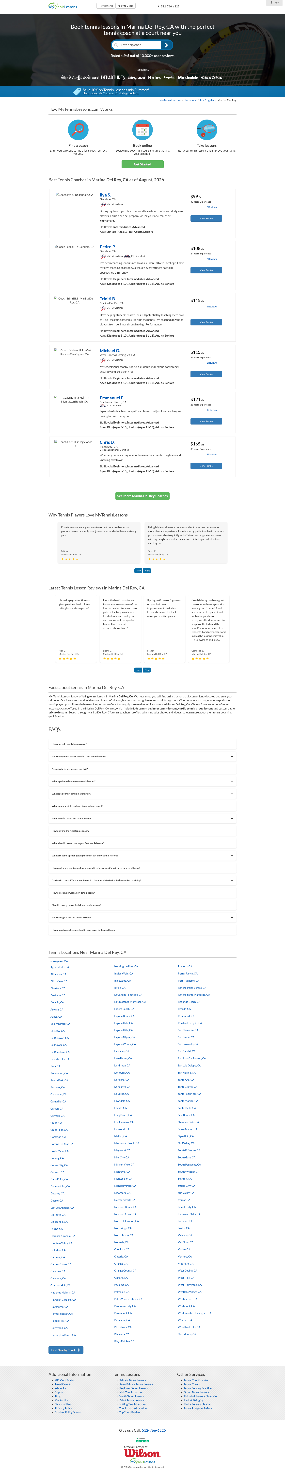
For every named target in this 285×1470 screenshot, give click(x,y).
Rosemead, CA (186, 1015)
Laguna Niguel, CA (124, 1037)
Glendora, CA (58, 1278)
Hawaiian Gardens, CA (63, 1299)
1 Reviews (211, 362)
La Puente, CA (122, 1086)
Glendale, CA (57, 1271)
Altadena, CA (57, 988)
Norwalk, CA (121, 1242)
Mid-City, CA (121, 1157)
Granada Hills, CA (60, 1285)
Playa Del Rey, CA (124, 1341)
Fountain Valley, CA (61, 1242)
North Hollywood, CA (126, 1221)
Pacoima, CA (121, 1284)
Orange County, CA (125, 1270)
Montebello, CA (123, 1178)
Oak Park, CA (121, 1249)
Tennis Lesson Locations (133, 1408)
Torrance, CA (185, 1221)
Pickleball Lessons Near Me (200, 1396)
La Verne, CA (121, 1093)
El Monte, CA (57, 1214)
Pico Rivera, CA (123, 1327)
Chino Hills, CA (59, 1129)
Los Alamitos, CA (124, 1122)
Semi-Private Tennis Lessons (136, 1384)
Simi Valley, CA (186, 1143)
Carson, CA (56, 1108)
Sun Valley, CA (186, 1192)
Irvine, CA (120, 987)
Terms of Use (63, 1404)
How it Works (106, 5)
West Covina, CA (187, 1270)
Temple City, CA (187, 1206)
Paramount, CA (123, 1312)
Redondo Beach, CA (189, 1001)
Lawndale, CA (122, 1100)
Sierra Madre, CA (187, 1129)
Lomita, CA (120, 1107)
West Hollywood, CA (190, 1284)
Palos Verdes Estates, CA (128, 1298)
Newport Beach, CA (125, 1206)
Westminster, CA (187, 1298)
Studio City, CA (186, 1185)
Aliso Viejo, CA (58, 981)
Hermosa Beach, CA (61, 1313)
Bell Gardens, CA (60, 1051)
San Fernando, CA (188, 1044)
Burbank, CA (57, 1087)
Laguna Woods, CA (125, 1044)
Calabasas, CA (58, 1094)
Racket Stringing (194, 1400)
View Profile (206, 218)
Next (147, 570)
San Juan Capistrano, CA (192, 1058)
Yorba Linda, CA (187, 1334)
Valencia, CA (185, 1235)
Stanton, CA (185, 1178)
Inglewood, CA (122, 980)
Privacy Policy (63, 1408)
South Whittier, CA (188, 1171)
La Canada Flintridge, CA (128, 994)
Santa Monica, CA (188, 1100)
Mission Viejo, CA (124, 1164)
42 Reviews (212, 410)
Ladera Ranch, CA (124, 1008)
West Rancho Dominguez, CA (194, 1312)
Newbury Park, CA (124, 1199)
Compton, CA (58, 1136)
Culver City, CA (59, 1165)
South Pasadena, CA (189, 1164)
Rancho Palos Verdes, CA (192, 987)
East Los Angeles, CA (62, 1207)
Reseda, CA (184, 1008)
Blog (58, 1396)
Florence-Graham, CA (62, 1235)
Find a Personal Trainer (198, 1404)
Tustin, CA (184, 1228)
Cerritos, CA (57, 1115)
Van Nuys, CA (185, 1242)
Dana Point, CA (59, 1179)
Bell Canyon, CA (59, 1037)
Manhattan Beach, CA (126, 1143)
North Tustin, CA (123, 1235)
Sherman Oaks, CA (188, 1122)
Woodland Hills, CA (189, 1327)
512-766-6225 (154, 1430)
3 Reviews (211, 454)
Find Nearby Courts (64, 1350)
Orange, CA (120, 1263)
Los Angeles (207, 100)
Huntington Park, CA (126, 966)
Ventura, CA (185, 1256)
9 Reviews (211, 259)
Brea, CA (55, 1066)
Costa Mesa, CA (59, 1151)
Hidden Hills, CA (59, 1320)
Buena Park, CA (59, 1080)
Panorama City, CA (125, 1306)
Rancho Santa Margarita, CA (194, 994)
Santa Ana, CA (186, 1079)
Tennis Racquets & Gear (198, 1408)
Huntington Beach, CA (63, 1334)
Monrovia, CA (122, 1171)
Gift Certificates (65, 1380)
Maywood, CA (122, 1150)
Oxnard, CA (121, 1277)
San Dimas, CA (186, 1037)
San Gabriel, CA (187, 1051)
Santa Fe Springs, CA (189, 1093)
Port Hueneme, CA (188, 980)
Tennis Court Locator (196, 1380)
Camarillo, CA (58, 1101)
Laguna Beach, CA (124, 1015)
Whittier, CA (185, 1320)
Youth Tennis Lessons (131, 1396)
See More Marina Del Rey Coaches (142, 496)
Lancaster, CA (122, 1072)
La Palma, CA (121, 1079)
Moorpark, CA (122, 1192)
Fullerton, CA (58, 1250)
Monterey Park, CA (125, 1185)
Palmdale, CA (121, 1291)
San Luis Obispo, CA (189, 1065)
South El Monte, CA (189, 1150)
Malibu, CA (120, 1136)
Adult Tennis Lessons (131, 1400)
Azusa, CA (56, 1016)
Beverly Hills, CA (59, 1059)
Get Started (142, 164)
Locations (190, 100)
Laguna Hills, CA (123, 1023)
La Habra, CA (121, 1051)
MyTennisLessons (170, 100)
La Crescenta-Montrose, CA (130, 1001)
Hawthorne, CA (59, 1306)
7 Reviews (211, 207)
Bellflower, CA (58, 1044)
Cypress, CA (57, 1172)
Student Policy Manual (68, 1412)
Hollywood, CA (59, 1327)
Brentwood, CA (59, 1073)
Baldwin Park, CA (60, 1023)
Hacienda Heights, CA (62, 1292)
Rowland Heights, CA (190, 1023)
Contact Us (61, 1400)
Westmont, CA (186, 1306)
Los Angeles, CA (58, 961)
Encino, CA (56, 1228)
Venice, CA (184, 1249)
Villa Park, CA (185, 1263)
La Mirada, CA (122, 1065)
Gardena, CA (57, 1257)
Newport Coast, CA (125, 1214)
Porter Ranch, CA (188, 973)
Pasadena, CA (122, 1320)
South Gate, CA (186, 1157)
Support (60, 1392)
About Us (60, 1388)
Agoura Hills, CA (59, 967)
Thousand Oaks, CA (189, 1214)
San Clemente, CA (188, 1030)
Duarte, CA (56, 1200)
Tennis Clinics (192, 1384)
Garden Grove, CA (60, 1264)
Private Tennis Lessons (132, 1380)
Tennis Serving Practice (198, 1388)
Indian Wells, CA (123, 973)
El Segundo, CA (59, 1221)
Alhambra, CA (58, 974)
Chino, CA (56, 1122)
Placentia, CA (121, 1334)
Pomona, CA (185, 966)
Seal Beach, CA (186, 1115)
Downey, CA (57, 1193)
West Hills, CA (186, 1277)
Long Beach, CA (123, 1115)
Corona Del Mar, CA (61, 1143)
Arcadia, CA (57, 1002)
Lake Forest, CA (123, 1058)
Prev (138, 570)
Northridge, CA (123, 1228)
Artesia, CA (56, 1009)
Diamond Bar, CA (60, 1186)
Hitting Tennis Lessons (132, 1404)
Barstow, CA (57, 1030)
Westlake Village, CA (190, 1291)
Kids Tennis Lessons (131, 1392)
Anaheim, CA (57, 995)
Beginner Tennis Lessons (133, 1388)
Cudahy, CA (57, 1158)
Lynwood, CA (121, 1129)
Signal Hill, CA (186, 1136)
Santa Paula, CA (187, 1107)
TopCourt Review (129, 1412)
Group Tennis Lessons (196, 1392)
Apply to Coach (125, 5)
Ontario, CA (121, 1256)
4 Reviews (211, 306)
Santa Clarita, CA (187, 1086)
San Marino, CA (187, 1072)
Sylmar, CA (184, 1199)
